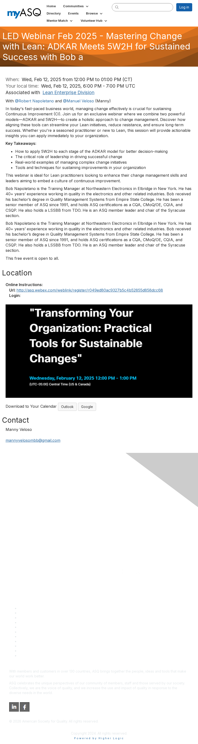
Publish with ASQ (32, 622)
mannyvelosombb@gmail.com (33, 440)
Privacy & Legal (31, 613)
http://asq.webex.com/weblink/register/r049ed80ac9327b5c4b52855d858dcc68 (89, 290)
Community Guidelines (36, 627)
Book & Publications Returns (41, 632)
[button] (76, 6)
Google (87, 407)
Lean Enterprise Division (68, 92)
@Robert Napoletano (34, 100)
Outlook (67, 407)
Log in (184, 7)
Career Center (30, 618)
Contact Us (27, 636)
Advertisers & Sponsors (37, 646)
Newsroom (27, 655)
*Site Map (27, 651)
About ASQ (27, 608)
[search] (117, 7)
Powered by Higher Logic (99, 738)
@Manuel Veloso (78, 100)
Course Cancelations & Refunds (44, 641)
